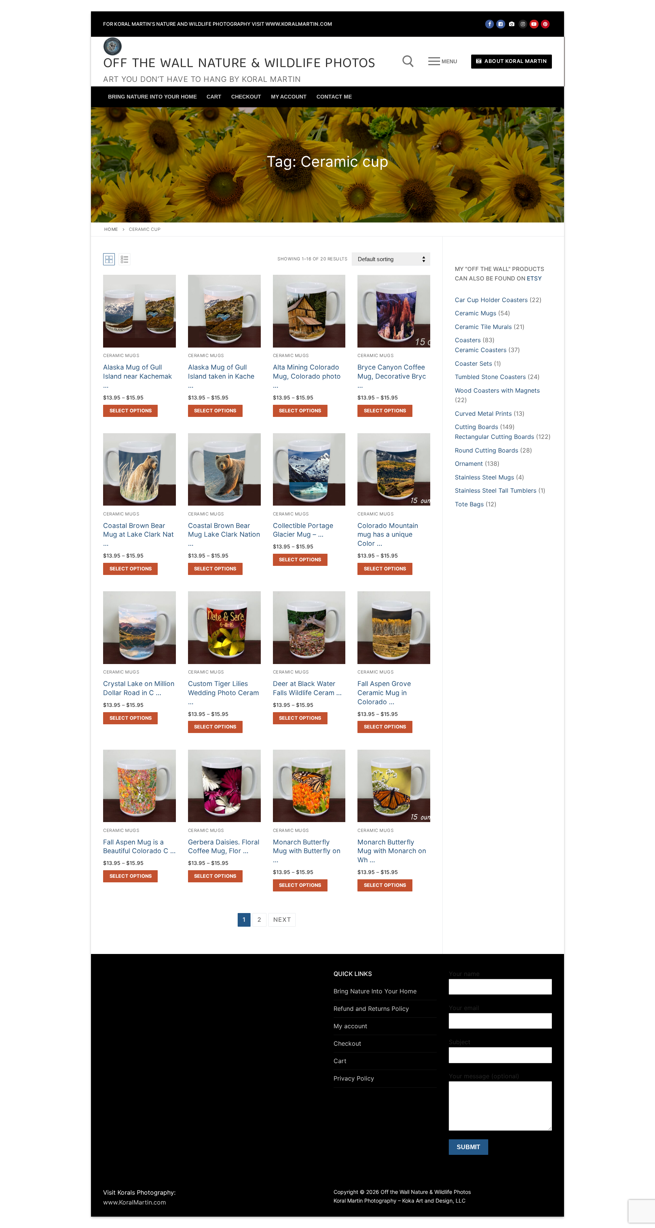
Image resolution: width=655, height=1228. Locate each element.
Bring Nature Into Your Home (375, 991)
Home (111, 229)
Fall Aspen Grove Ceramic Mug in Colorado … (384, 693)
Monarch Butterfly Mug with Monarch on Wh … (391, 851)
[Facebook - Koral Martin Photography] (500, 24)
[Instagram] (523, 24)
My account (350, 1026)
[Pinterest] (545, 24)
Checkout (347, 1043)
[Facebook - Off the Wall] (489, 24)
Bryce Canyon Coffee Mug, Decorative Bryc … (391, 376)
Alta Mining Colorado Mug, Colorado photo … (307, 376)
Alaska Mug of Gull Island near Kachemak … (137, 376)
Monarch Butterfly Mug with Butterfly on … (306, 851)
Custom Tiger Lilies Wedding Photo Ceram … (223, 693)
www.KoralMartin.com (298, 24)
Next (282, 919)
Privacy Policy (354, 1078)
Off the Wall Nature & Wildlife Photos (239, 64)
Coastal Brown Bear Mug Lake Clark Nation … (224, 535)
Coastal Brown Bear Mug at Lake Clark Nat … (138, 535)
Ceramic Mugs (121, 355)
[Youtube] (534, 24)
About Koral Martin (515, 61)
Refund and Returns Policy (371, 1008)
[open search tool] (408, 61)
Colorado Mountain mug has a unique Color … (387, 535)
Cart (340, 1061)
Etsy (534, 278)
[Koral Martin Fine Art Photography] (512, 24)
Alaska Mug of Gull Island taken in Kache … (221, 376)
